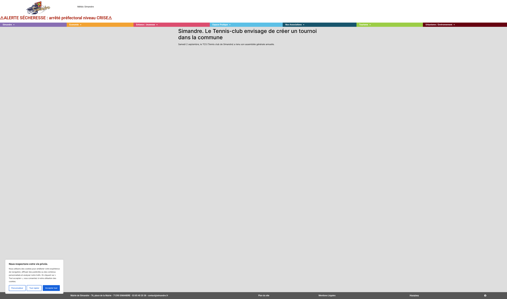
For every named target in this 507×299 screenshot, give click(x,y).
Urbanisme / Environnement (439, 24)
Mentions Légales (327, 295)
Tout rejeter (34, 288)
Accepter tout (51, 288)
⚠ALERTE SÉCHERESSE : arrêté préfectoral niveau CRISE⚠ (56, 17)
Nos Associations (293, 24)
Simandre (7, 24)
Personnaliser (17, 288)
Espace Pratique (220, 24)
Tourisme (363, 24)
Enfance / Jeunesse (145, 24)
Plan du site (263, 295)
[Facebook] (485, 295)
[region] (34, 277)
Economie (74, 24)
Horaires (414, 295)
